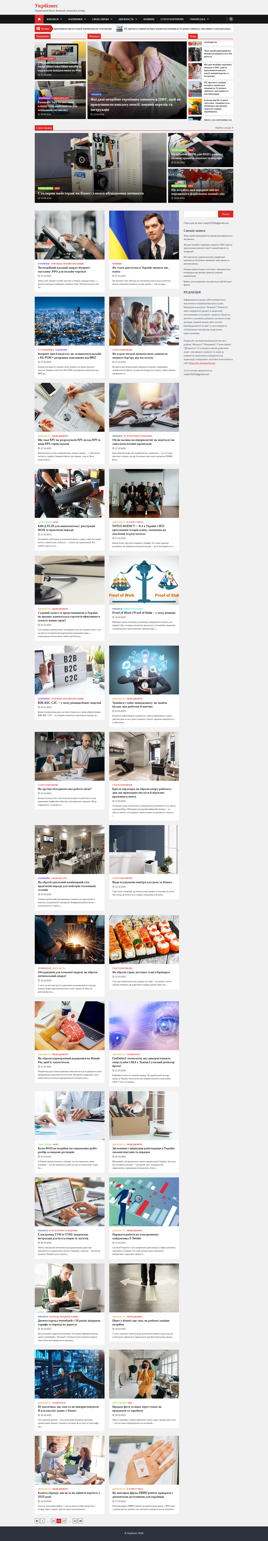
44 (75, 1520)
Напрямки (75, 19)
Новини (148, 19)
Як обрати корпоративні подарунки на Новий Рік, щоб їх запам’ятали (69, 1060)
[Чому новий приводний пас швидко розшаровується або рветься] (195, 54)
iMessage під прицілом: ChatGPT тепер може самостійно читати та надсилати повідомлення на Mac (60, 66)
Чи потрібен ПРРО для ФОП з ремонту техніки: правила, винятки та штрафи (197, 156)
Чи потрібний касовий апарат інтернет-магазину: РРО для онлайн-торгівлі (64, 269)
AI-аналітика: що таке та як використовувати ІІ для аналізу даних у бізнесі (68, 1408)
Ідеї (57, 188)
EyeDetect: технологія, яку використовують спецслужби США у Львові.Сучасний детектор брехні (143, 1062)
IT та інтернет (47, 58)
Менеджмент (60, 436)
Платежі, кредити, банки (63, 1317)
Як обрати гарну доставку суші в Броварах (141, 972)
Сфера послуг (61, 98)
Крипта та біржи (133, 609)
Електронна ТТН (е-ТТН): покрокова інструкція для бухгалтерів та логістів (63, 1236)
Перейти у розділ (223, 127)
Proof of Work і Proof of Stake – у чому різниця (143, 612)
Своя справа (100, 19)
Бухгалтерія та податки (138, 436)
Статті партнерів (172, 19)
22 (64, 1520)
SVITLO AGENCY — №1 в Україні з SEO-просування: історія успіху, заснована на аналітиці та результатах (139, 529)
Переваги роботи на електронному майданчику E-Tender (135, 1236)
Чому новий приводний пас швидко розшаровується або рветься (218, 53)
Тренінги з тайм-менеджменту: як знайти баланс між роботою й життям (139, 704)
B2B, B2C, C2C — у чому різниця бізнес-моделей (69, 702)
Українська (197, 19)
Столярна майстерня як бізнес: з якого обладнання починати (91, 193)
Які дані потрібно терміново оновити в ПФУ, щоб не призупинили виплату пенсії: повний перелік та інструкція (136, 104)
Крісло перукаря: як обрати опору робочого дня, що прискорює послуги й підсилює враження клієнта (141, 792)
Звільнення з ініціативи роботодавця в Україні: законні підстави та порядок (143, 1150)
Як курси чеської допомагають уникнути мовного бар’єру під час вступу (140, 355)
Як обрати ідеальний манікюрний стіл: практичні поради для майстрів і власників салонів (67, 886)
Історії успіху (135, 522)
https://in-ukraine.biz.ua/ (202, 362)
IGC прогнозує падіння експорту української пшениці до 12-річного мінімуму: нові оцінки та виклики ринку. (216, 88)
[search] (231, 19)
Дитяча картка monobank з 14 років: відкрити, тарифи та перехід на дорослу (69, 1322)
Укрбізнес (46, 5)
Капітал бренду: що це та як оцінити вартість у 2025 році (69, 1494)
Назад (37, 1521)
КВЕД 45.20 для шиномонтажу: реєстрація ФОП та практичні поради (66, 528)
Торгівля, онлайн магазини (67, 264)
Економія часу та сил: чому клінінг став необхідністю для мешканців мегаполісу (57, 106)
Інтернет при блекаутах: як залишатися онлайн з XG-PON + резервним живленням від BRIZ (69, 355)
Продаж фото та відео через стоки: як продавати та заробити (137, 1408)
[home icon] (39, 19)
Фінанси (53, 19)
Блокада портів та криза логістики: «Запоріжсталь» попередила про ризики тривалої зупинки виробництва (146, 28)
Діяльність (126, 19)
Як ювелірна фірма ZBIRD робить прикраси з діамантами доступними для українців (142, 1494)
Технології (44, 968)
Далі (80, 1521)
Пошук (225, 213)
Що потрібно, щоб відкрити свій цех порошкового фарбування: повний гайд (198, 191)
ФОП (190, 150)
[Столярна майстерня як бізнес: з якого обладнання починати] (101, 168)
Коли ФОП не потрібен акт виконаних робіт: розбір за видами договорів (67, 1150)
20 (53, 1520)
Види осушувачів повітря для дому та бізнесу (142, 882)
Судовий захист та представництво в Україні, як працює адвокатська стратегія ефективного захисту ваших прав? (69, 616)
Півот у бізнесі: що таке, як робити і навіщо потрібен (141, 1322)
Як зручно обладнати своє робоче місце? (65, 789)
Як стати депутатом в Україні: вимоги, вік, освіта (140, 269)
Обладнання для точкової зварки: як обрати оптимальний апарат (67, 974)
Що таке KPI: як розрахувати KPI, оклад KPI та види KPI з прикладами (69, 441)
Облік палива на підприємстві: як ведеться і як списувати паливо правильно (143, 441)
